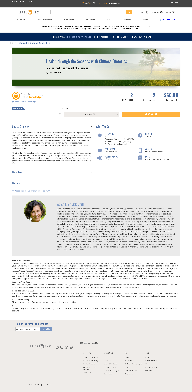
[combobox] (91, 12)
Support (127, 357)
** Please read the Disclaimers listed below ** (31, 191)
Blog (147, 352)
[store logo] (29, 12)
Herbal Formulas (151, 360)
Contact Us (108, 374)
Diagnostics (129, 374)
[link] (155, 13)
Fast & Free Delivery (90, 360)
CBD (147, 364)
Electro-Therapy (151, 367)
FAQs (127, 367)
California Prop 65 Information (89, 368)
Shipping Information (90, 357)
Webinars (148, 370)
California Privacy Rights (133, 364)
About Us (107, 360)
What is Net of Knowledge (25, 102)
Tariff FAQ (87, 373)
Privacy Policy (129, 360)
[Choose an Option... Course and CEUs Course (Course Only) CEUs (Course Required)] (89, 114)
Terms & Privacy (48, 385)
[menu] (96, 20)
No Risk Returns (89, 364)
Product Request (110, 367)
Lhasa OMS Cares (110, 364)
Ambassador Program (112, 370)
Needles (148, 357)
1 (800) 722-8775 (175, 2)
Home (12, 43)
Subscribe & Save (131, 370)
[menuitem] (21, 20)
